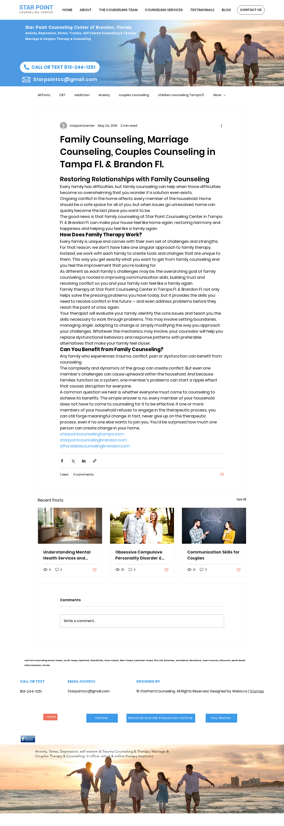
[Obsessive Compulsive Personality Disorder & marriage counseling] (142, 526)
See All (241, 499)
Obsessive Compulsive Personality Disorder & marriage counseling (138, 555)
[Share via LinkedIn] (84, 461)
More (217, 95)
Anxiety (104, 95)
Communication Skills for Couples (213, 555)
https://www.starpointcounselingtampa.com (259, 664)
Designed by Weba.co (228, 691)
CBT (62, 95)
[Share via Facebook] (62, 461)
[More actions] (221, 125)
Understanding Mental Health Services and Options (67, 555)
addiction (82, 95)
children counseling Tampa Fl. (181, 95)
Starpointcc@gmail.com (89, 691)
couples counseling (134, 95)
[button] (60, 67)
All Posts (44, 95)
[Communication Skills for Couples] (214, 526)
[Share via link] (95, 461)
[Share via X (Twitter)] (73, 461)
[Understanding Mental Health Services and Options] (70, 526)
